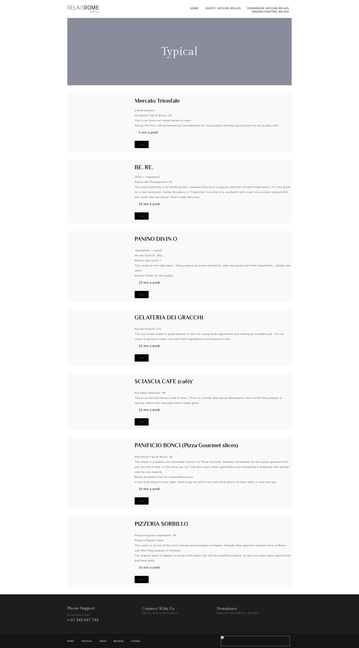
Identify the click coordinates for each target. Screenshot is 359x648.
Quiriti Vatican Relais (223, 8)
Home (194, 8)
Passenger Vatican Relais (268, 8)
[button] (142, 144)
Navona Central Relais (270, 11)
